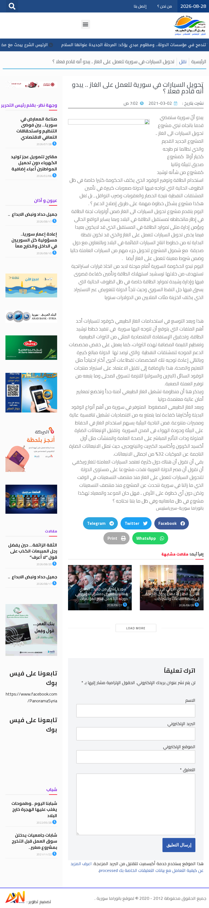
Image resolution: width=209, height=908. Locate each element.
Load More (135, 628)
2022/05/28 (44, 822)
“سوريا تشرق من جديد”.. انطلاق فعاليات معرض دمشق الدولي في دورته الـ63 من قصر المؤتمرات (101, 593)
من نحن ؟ (164, 6)
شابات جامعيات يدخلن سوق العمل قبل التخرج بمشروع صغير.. (34, 841)
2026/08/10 (44, 253)
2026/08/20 (44, 564)
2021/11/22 (44, 854)
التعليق (187, 769)
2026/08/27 (115, 605)
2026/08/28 (187, 605)
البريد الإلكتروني (181, 723)
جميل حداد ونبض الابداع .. (32, 214)
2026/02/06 (44, 176)
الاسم (190, 700)
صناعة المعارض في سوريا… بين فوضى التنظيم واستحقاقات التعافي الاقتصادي (36, 128)
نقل (183, 61)
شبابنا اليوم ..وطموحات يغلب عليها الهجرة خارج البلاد (34, 809)
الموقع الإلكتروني (179, 746)
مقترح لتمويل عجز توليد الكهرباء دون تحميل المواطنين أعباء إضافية (34, 163)
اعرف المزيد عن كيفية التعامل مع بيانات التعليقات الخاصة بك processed (137, 867)
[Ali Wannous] (15, 901)
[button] (12, 6)
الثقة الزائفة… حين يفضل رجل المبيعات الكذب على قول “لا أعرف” (32, 551)
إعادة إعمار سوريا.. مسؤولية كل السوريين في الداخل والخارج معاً (34, 240)
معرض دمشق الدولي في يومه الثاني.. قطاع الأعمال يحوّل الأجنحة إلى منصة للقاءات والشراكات (172, 593)
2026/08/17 (44, 221)
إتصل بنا (140, 6)
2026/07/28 (44, 144)
